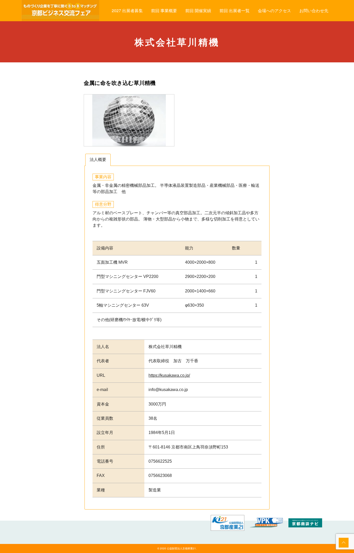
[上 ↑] (343, 542)
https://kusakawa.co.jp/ (169, 375)
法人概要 (98, 159)
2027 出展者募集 (127, 10)
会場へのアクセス (274, 10)
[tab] (98, 160)
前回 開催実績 (198, 10)
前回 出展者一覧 (235, 10)
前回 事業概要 (164, 10)
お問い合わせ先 (313, 10)
